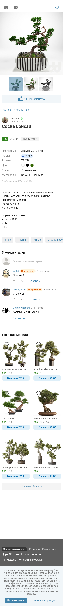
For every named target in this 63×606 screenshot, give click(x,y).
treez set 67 (8, 418)
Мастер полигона (31, 554)
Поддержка (49, 549)
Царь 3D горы (10, 554)
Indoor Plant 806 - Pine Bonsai (46, 418)
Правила (34, 549)
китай (37, 239)
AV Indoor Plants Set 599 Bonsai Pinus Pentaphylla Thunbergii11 (46, 369)
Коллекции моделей (31, 559)
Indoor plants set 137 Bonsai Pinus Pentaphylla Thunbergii (15, 467)
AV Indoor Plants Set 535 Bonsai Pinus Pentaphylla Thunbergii (15, 369)
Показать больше (31, 486)
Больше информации (44, 600)
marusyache (19, 289)
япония (22, 239)
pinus (8, 239)
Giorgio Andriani (21, 307)
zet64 (16, 271)
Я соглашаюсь (16, 600)
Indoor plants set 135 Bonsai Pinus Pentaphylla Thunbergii (46, 467)
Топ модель (9, 559)
